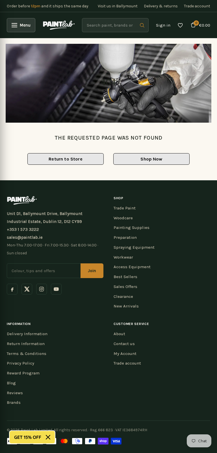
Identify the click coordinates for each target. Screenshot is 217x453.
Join (92, 270)
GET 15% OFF (27, 437)
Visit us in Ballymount (118, 6)
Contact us (124, 343)
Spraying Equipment (134, 247)
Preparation (125, 237)
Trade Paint (125, 208)
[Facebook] (12, 289)
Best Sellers (125, 276)
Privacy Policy (20, 363)
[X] (26, 289)
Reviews (15, 392)
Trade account (197, 6)
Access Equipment (132, 266)
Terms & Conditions (26, 353)
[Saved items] (180, 25)
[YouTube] (56, 289)
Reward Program (23, 373)
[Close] (48, 437)
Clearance (123, 296)
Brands (14, 402)
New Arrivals (126, 306)
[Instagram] (41, 289)
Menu (25, 25)
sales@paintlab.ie (25, 237)
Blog (11, 382)
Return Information (26, 343)
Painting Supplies (131, 227)
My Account (125, 353)
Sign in (163, 25)
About (119, 333)
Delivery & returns (161, 6)
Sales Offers (125, 286)
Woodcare (123, 217)
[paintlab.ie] (59, 25)
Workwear (123, 257)
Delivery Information (27, 333)
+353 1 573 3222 (23, 229)
